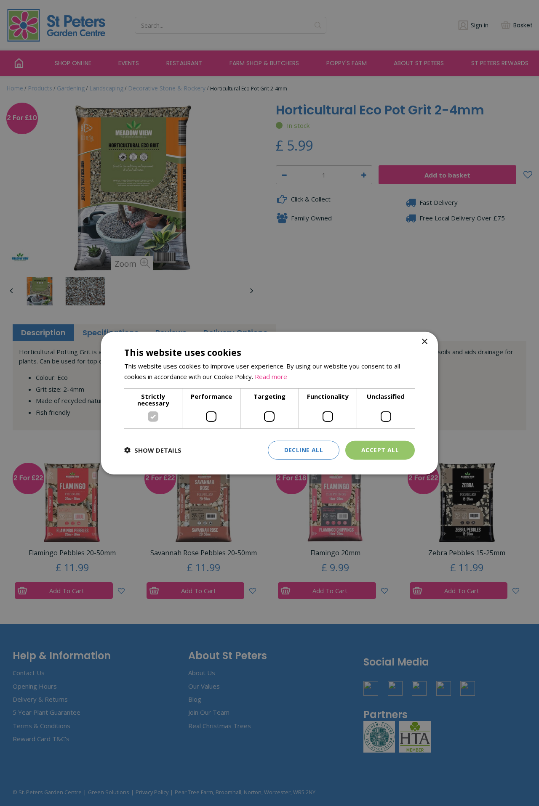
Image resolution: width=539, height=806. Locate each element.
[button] (152, 450)
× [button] (424, 342)
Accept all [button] (380, 450)
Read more (271, 376)
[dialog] (269, 403)
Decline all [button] (303, 450)
